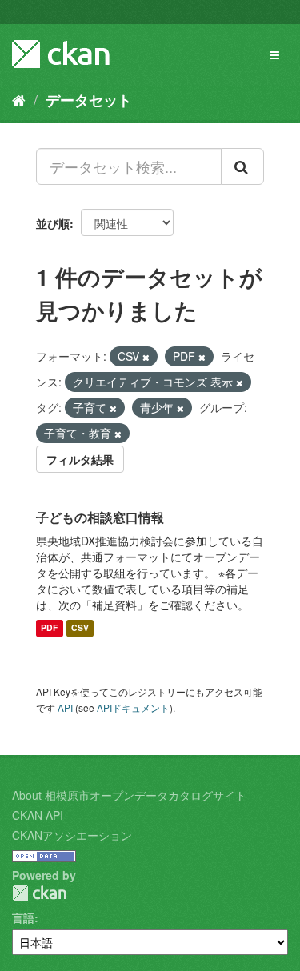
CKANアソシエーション (72, 835)
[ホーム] (19, 99)
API (65, 707)
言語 (23, 917)
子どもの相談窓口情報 (100, 517)
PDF (49, 628)
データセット (89, 100)
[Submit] (242, 166)
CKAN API (37, 815)
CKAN (39, 893)
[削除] (146, 356)
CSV (80, 628)
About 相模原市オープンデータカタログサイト (129, 795)
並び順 (53, 223)
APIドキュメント (133, 707)
